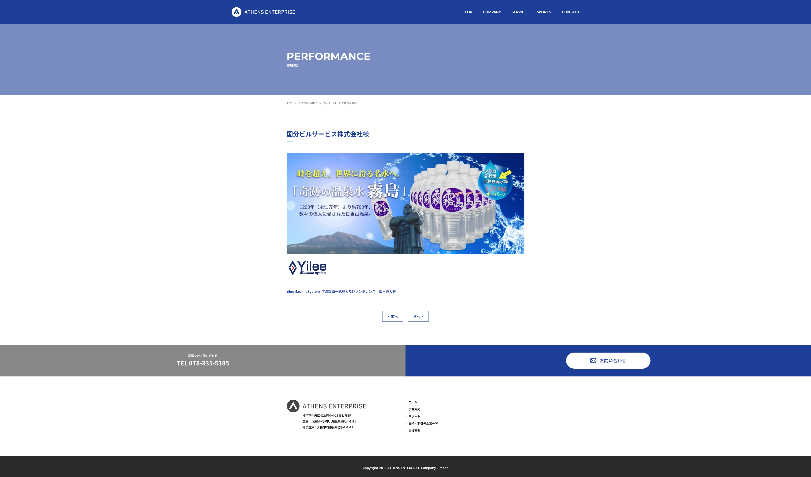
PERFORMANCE (308, 103)
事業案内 (414, 409)
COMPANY (492, 12)
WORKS (544, 12)
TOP (468, 12)
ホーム (412, 402)
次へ (416, 316)
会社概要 (414, 430)
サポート (414, 416)
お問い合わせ (613, 360)
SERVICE (519, 12)
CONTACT (571, 12)
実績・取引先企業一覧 (423, 423)
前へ (394, 316)
